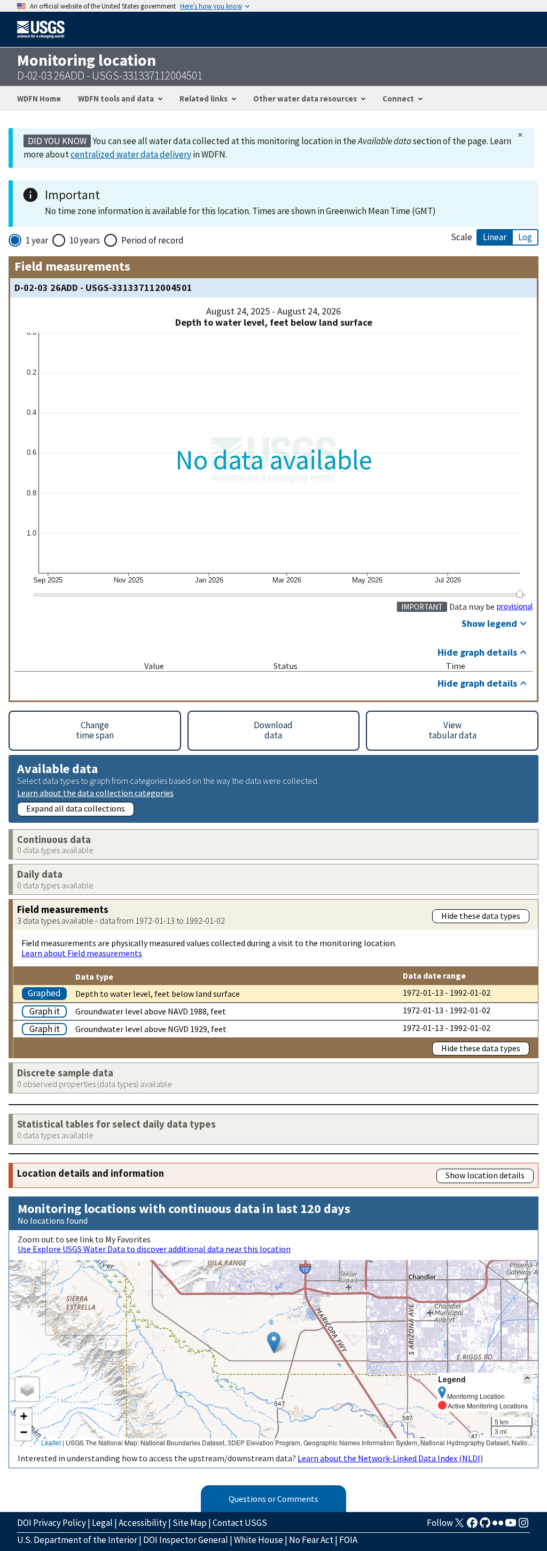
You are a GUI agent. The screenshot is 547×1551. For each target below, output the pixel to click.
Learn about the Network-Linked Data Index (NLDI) (390, 1458)
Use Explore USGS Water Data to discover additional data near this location (154, 1248)
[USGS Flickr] (497, 1526)
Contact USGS (240, 1523)
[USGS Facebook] (472, 1526)
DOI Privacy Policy (51, 1523)
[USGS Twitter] (459, 1526)
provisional (515, 606)
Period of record (152, 240)
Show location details (485, 1175)
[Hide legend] (527, 1379)
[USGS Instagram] (523, 1526)
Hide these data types (480, 915)
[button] (273, 1342)
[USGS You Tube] (510, 1526)
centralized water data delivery (131, 154)
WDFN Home (39, 98)
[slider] (519, 593)
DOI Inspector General (185, 1540)
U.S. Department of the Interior (77, 1540)
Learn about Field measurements (81, 953)
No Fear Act (311, 1540)
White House (258, 1540)
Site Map (190, 1523)
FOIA (348, 1540)
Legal (102, 1523)
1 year (37, 240)
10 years (84, 240)
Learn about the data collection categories (95, 793)
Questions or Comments (273, 1498)
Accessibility (143, 1523)
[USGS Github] (485, 1526)
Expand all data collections (75, 808)
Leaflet (51, 1442)
